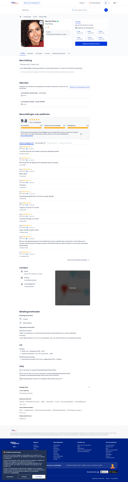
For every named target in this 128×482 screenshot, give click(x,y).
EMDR (43, 401)
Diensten (30, 53)
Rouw (21, 410)
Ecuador (89, 465)
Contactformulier (110, 445)
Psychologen (27, 17)
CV (69, 53)
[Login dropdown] (107, 3)
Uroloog (55, 459)
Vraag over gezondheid (83, 451)
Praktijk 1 (78, 22)
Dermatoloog (56, 445)
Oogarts (55, 446)
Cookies (108, 478)
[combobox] (44, 10)
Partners (108, 456)
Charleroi (36, 449)
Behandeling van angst (33, 401)
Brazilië (100, 465)
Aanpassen (10, 476)
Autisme (21, 401)
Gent (35, 448)
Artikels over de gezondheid (84, 449)
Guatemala (95, 465)
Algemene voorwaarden (98, 478)
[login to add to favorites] (41, 22)
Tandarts (55, 453)
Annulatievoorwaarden (74, 338)
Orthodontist (56, 449)
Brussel (35, 445)
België (74, 465)
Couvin (35, 17)
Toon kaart (72, 288)
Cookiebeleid (15, 472)
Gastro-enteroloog (58, 456)
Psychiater (56, 448)
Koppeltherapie (28, 410)
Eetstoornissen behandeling (43, 410)
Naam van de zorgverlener (84, 445)
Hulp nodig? (109, 454)
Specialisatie (80, 448)
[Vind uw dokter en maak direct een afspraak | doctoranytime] (20, 17)
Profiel (22, 53)
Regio (78, 446)
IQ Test (57, 401)
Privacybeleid (114, 478)
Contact (47, 53)
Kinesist (55, 451)
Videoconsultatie (110, 457)
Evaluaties (39, 53)
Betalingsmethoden (58, 53)
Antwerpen (36, 446)
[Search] (106, 10)
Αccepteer (39, 476)
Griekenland (70, 465)
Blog (107, 448)
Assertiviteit (50, 401)
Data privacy (109, 451)
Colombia (83, 465)
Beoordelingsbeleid (27, 135)
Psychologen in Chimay (26, 393)
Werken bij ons (109, 446)
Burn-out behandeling (67, 401)
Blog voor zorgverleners (112, 449)
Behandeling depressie (59, 410)
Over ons (108, 453)
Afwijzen (24, 476)
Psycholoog (49, 24)
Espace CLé (22, 418)
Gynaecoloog (56, 457)
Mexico (79, 465)
